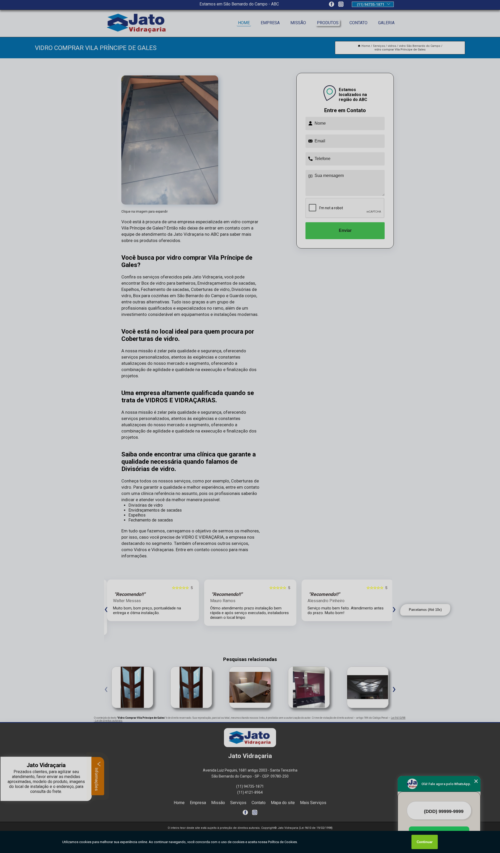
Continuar (425, 842)
